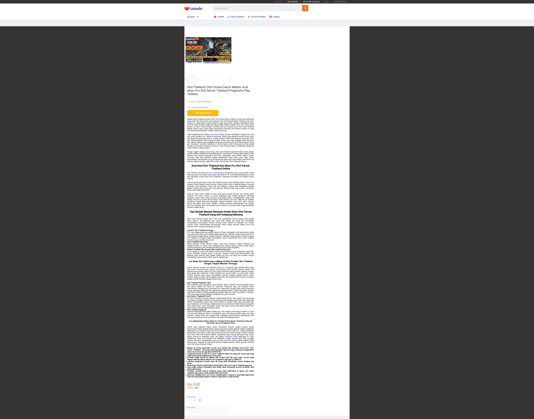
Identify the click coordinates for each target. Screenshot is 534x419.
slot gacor (213, 271)
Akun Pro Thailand (311, 2)
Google (214, 348)
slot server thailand (216, 173)
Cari (305, 8)
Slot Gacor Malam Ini (200, 107)
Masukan (278, 2)
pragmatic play (231, 337)
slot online (214, 134)
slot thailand (220, 119)
